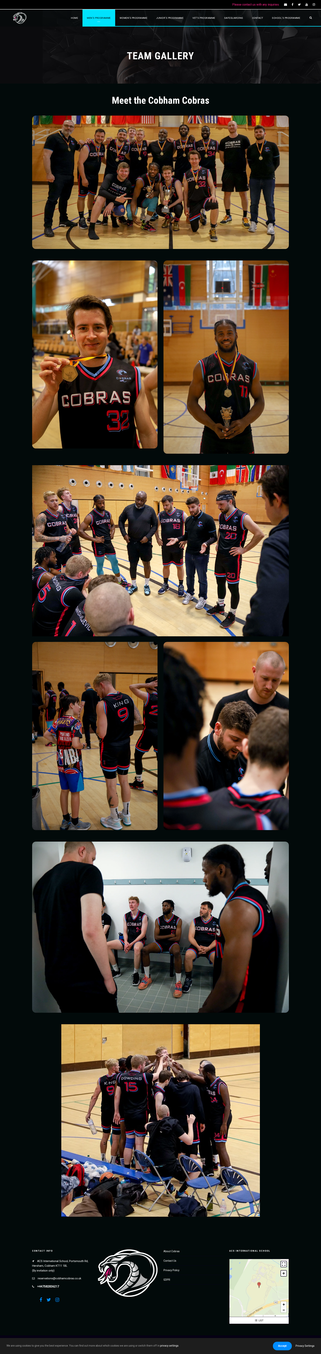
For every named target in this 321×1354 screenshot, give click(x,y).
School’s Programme (286, 18)
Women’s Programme (133, 18)
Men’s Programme (99, 18)
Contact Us (169, 1260)
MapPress (258, 1316)
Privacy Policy (171, 1270)
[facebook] (292, 4)
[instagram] (314, 4)
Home (74, 18)
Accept (282, 1345)
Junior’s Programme (170, 18)
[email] (285, 4)
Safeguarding (233, 18)
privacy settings (169, 1345)
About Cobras (171, 1251)
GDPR (166, 1279)
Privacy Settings (305, 1345)
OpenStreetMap (282, 1316)
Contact (257, 18)
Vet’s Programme (203, 18)
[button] (259, 1285)
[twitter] (299, 4)
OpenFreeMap (269, 1316)
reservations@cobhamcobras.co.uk (59, 1278)
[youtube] (306, 4)
